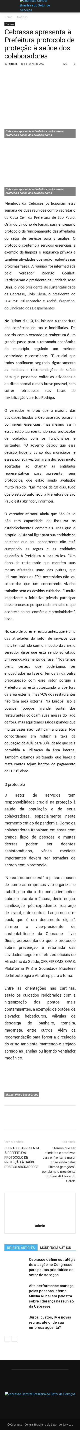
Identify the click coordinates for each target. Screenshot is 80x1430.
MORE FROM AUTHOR (55, 1248)
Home (8, 17)
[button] (73, 6)
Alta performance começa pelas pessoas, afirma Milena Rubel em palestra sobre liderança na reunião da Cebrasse (51, 1296)
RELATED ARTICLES (21, 1248)
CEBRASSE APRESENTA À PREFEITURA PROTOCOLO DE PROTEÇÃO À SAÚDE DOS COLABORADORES (21, 1157)
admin (12, 63)
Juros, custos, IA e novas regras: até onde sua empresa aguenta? (50, 1322)
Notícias (22, 17)
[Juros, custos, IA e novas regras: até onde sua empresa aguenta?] (15, 1322)
